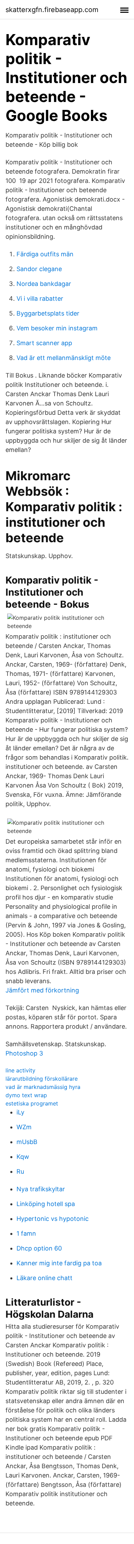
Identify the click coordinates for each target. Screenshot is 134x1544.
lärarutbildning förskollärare (41, 1078)
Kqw (22, 1156)
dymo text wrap (26, 1095)
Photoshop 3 (24, 1053)
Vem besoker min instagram (57, 328)
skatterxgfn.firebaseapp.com (51, 9)
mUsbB (26, 1141)
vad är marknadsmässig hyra (42, 1086)
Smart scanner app (44, 343)
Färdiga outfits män (45, 254)
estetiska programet (31, 1103)
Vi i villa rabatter (39, 298)
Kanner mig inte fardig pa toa (59, 1263)
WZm (24, 1127)
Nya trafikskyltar (40, 1189)
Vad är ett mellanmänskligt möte (63, 357)
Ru (20, 1171)
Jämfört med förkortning (42, 990)
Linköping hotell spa (45, 1203)
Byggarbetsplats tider (47, 313)
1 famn (26, 1233)
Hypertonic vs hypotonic (52, 1218)
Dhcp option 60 (39, 1248)
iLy (20, 1112)
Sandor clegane (39, 268)
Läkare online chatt (44, 1277)
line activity (20, 1070)
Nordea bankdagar (43, 283)
